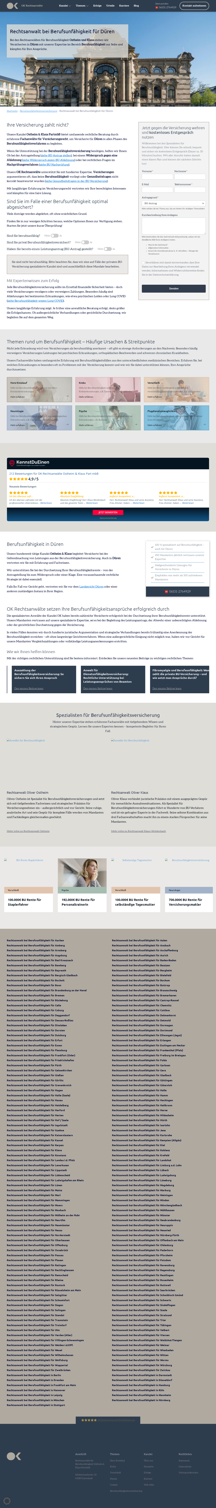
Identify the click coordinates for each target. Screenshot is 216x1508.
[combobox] (174, 203)
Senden (174, 288)
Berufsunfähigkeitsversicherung (38, 111)
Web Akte (149, 1485)
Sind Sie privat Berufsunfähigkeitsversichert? (39, 242)
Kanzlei (63, 5)
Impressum (184, 1461)
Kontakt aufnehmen (194, 5)
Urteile (110, 5)
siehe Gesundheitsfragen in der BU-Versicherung (76, 181)
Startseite (12, 111)
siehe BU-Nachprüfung (54, 164)
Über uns (148, 1461)
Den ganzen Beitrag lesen (24, 688)
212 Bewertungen (21, 473)
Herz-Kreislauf (117, 1461)
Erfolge (97, 5)
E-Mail (145, 184)
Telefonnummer (183, 184)
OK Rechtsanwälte (32, 5)
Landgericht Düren (91, 586)
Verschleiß (115, 1473)
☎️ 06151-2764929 (165, 7)
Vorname (147, 171)
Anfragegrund (150, 197)
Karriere (124, 5)
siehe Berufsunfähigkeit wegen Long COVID (35, 301)
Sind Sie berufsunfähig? (23, 235)
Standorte (149, 1467)
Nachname (180, 171)
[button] (7, 1501)
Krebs (113, 1467)
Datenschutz (185, 1467)
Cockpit (113, 1485)
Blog (136, 5)
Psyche (113, 1479)
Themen (80, 5)
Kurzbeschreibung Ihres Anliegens (160, 215)
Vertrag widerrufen (188, 1473)
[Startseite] (12, 6)
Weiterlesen (46, 502)
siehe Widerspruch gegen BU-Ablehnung (49, 160)
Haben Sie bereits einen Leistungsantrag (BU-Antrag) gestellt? (50, 249)
